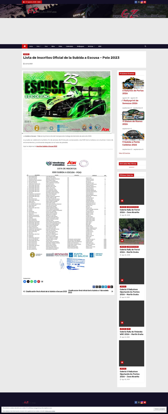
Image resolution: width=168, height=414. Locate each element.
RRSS (99, 46)
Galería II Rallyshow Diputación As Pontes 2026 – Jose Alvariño (130, 374)
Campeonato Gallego (133, 207)
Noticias (91, 46)
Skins (53, 46)
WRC (129, 329)
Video (60, 46)
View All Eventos (124, 153)
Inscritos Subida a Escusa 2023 (46, 146)
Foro (46, 46)
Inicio (31, 46)
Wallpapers (80, 46)
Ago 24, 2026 (126, 255)
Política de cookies (50, 411)
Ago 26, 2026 (126, 215)
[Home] (25, 46)
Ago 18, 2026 (126, 379)
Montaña (26, 54)
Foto (38, 46)
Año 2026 (123, 207)
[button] (145, 46)
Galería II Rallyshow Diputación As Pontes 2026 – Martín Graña (130, 292)
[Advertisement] (83, 31)
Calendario (69, 46)
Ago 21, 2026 (126, 297)
